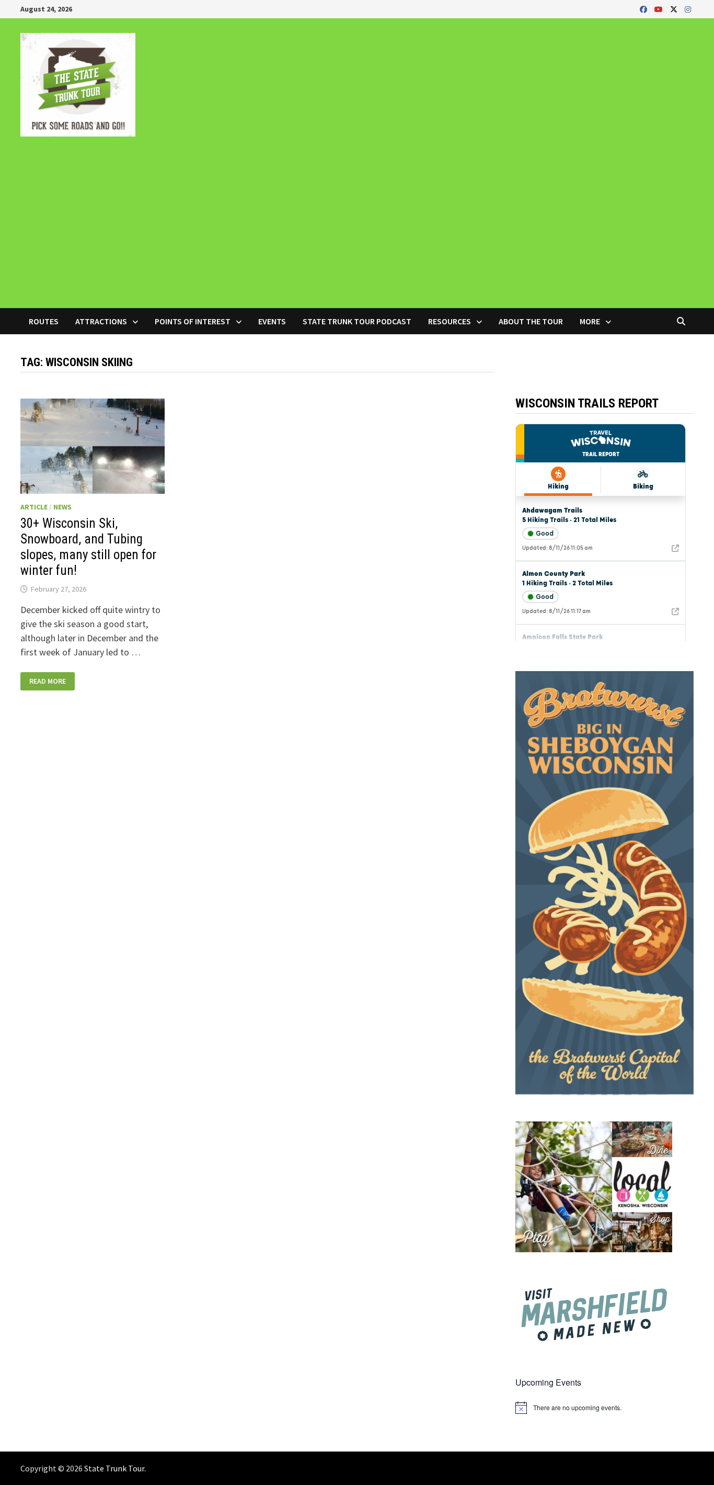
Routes (44, 321)
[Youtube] (659, 9)
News (62, 507)
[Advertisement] (357, 229)
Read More (51, 681)
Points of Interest (193, 321)
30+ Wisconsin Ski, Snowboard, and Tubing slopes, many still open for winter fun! (88, 547)
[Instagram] (688, 9)
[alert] (604, 1407)
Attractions (101, 321)
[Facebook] (644, 9)
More (590, 321)
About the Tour (531, 321)
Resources (449, 321)
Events (272, 321)
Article (34, 507)
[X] (674, 9)
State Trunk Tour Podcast (357, 321)
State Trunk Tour (114, 1468)
